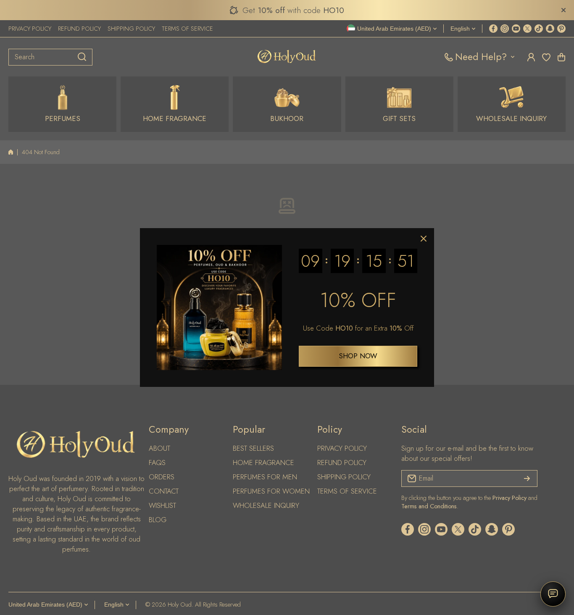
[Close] (423, 238)
